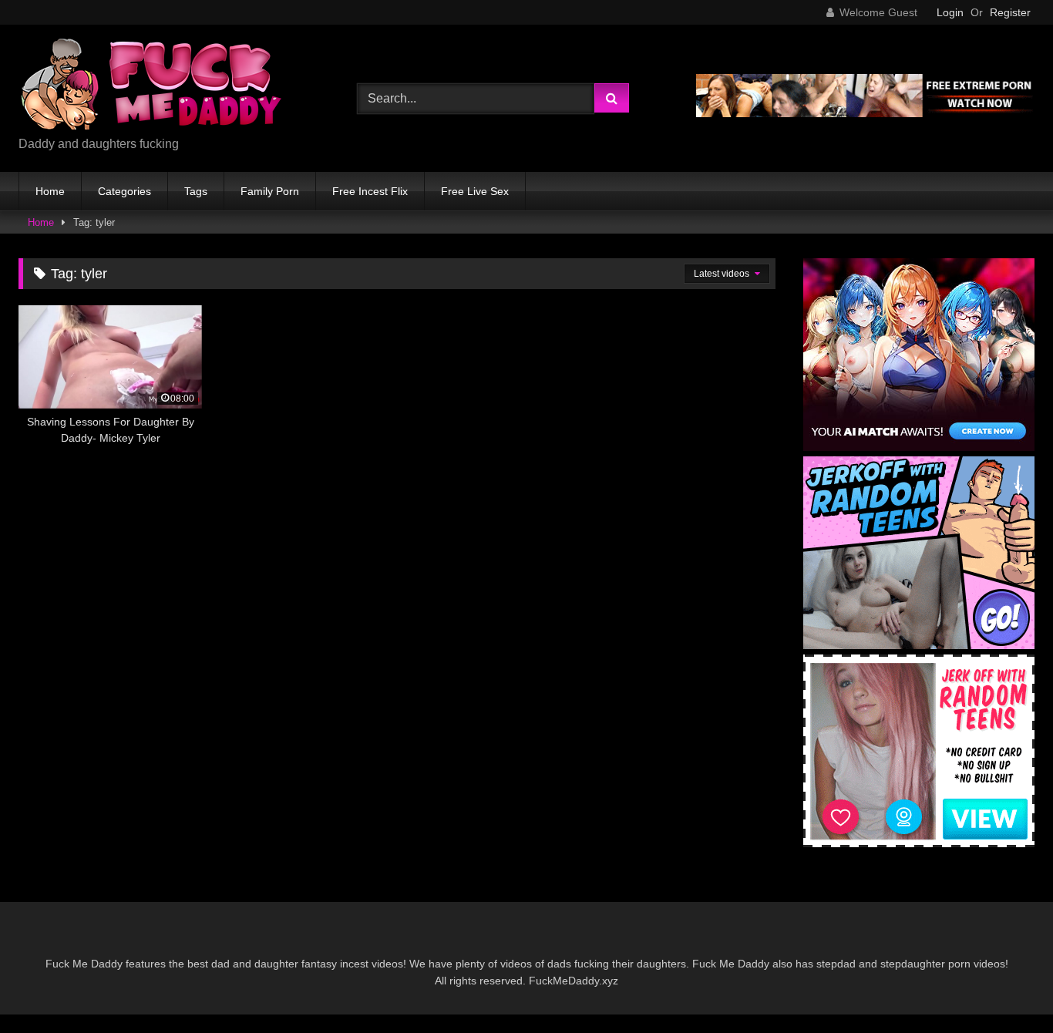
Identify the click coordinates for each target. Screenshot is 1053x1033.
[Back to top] (1005, 987)
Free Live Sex (475, 191)
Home (50, 191)
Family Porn (270, 191)
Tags (195, 191)
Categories (124, 191)
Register (1010, 12)
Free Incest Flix (370, 191)
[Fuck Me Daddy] (153, 86)
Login (950, 12)
